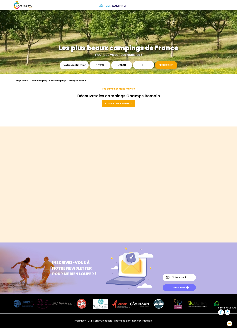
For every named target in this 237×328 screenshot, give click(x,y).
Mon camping (39, 80)
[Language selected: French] (216, 5)
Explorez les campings (118, 103)
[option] (220, 4)
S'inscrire (179, 287)
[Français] (157, 320)
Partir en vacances (169, 202)
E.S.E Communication (100, 320)
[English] (166, 320)
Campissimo (21, 80)
